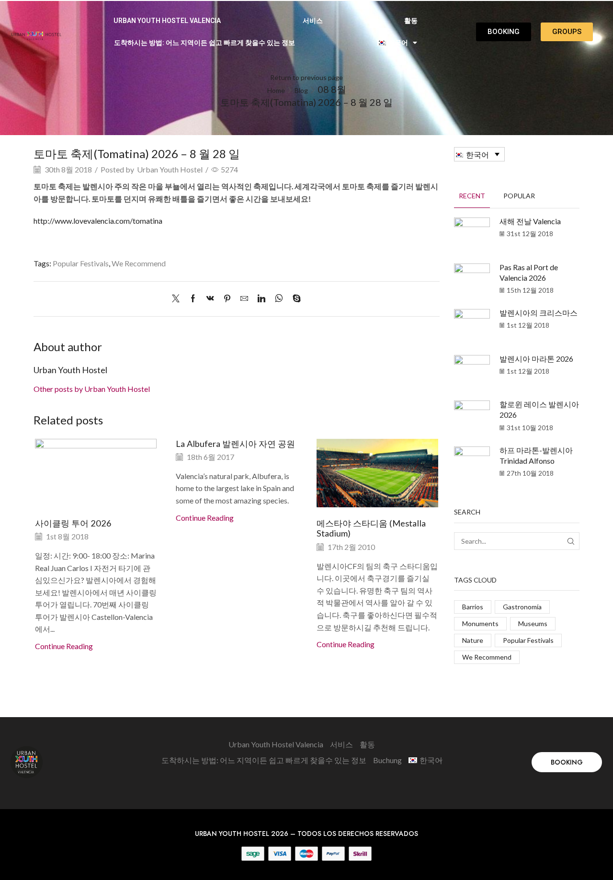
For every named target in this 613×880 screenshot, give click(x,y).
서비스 (313, 20)
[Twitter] (178, 299)
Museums (532, 623)
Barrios (472, 607)
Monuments (480, 623)
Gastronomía (522, 607)
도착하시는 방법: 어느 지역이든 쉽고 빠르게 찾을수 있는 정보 (204, 42)
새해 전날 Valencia (530, 221)
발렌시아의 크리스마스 (538, 312)
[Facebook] (193, 299)
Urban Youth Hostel (170, 169)
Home (276, 90)
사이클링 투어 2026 (73, 523)
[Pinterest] (227, 299)
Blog (301, 90)
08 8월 (332, 89)
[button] (567, 762)
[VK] (210, 299)
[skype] (294, 299)
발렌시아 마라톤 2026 (536, 358)
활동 (411, 20)
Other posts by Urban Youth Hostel (92, 388)
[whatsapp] (279, 299)
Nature (472, 640)
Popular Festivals (81, 263)
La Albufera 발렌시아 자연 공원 (235, 443)
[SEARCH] (570, 541)
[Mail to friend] (244, 299)
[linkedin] (261, 299)
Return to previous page (306, 77)
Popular (519, 196)
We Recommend (139, 263)
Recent (472, 196)
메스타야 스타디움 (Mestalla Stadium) (371, 528)
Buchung (387, 760)
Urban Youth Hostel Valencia (167, 20)
